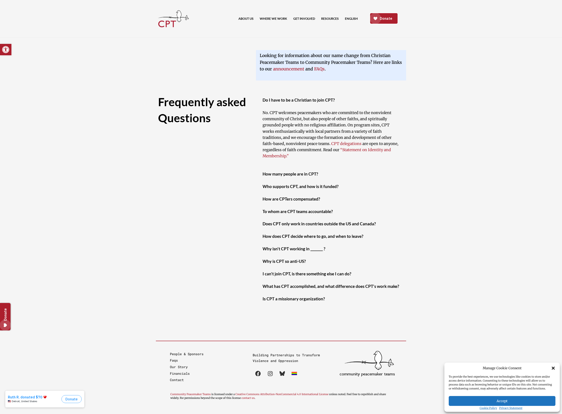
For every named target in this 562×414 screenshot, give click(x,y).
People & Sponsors (187, 354)
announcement (288, 69)
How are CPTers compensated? (291, 198)
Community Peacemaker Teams (190, 394)
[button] (553, 368)
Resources (330, 18)
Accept (502, 401)
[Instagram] (270, 373)
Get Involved (304, 18)
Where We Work (273, 18)
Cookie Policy (488, 408)
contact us (248, 398)
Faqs (174, 360)
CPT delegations (346, 143)
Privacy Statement (510, 408)
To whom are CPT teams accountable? (298, 211)
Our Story (179, 367)
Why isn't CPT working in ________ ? (294, 248)
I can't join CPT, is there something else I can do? (307, 273)
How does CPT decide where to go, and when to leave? (313, 236)
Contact (177, 380)
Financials (180, 373)
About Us (246, 18)
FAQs (319, 69)
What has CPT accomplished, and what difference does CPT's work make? (331, 286)
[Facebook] (258, 373)
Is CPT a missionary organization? (294, 298)
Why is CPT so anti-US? (284, 261)
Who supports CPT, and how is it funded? (301, 186)
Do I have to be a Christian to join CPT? (299, 99)
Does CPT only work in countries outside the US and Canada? (319, 223)
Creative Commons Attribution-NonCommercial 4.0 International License (281, 394)
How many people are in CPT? (290, 173)
